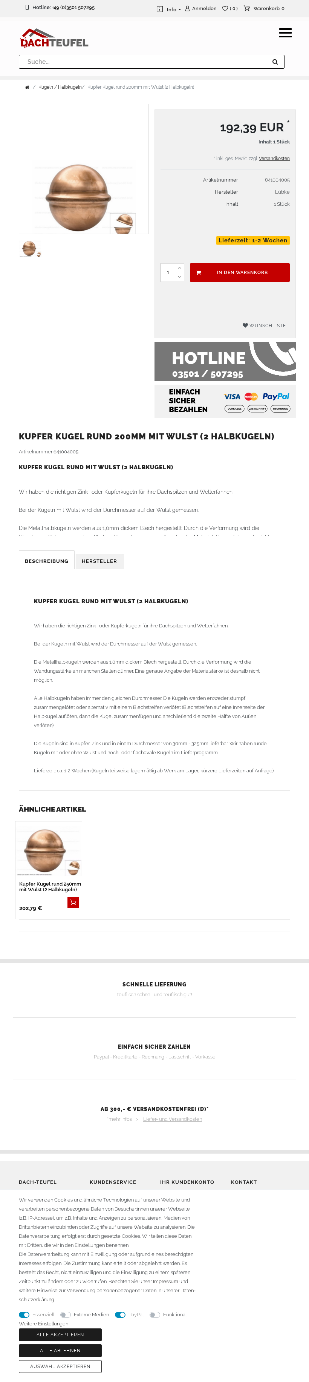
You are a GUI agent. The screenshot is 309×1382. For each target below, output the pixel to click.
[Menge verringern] (179, 277)
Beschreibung (47, 561)
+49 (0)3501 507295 (73, 7)
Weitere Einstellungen (43, 1324)
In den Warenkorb (242, 272)
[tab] (47, 561)
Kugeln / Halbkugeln (60, 87)
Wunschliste (267, 325)
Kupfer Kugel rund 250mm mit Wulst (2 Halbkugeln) (50, 886)
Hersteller (99, 561)
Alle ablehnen (60, 1350)
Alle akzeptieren (60, 1334)
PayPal (136, 1314)
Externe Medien (91, 1314)
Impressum (165, 1281)
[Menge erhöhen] (179, 268)
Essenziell (43, 1314)
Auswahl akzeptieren (60, 1366)
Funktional (175, 1314)
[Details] (73, 902)
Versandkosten (274, 158)
